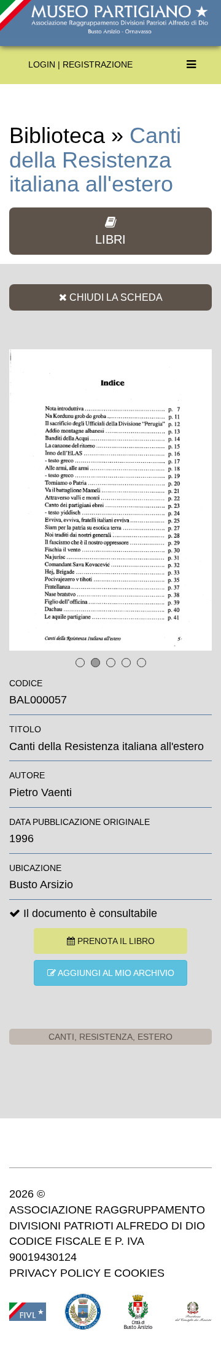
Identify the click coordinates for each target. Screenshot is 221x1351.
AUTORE (27, 775)
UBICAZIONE (35, 868)
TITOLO (25, 729)
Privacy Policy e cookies (87, 1273)
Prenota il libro (115, 941)
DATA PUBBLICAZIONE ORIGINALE (79, 822)
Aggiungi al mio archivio (115, 973)
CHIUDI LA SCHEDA (115, 297)
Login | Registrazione (80, 64)
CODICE (25, 683)
